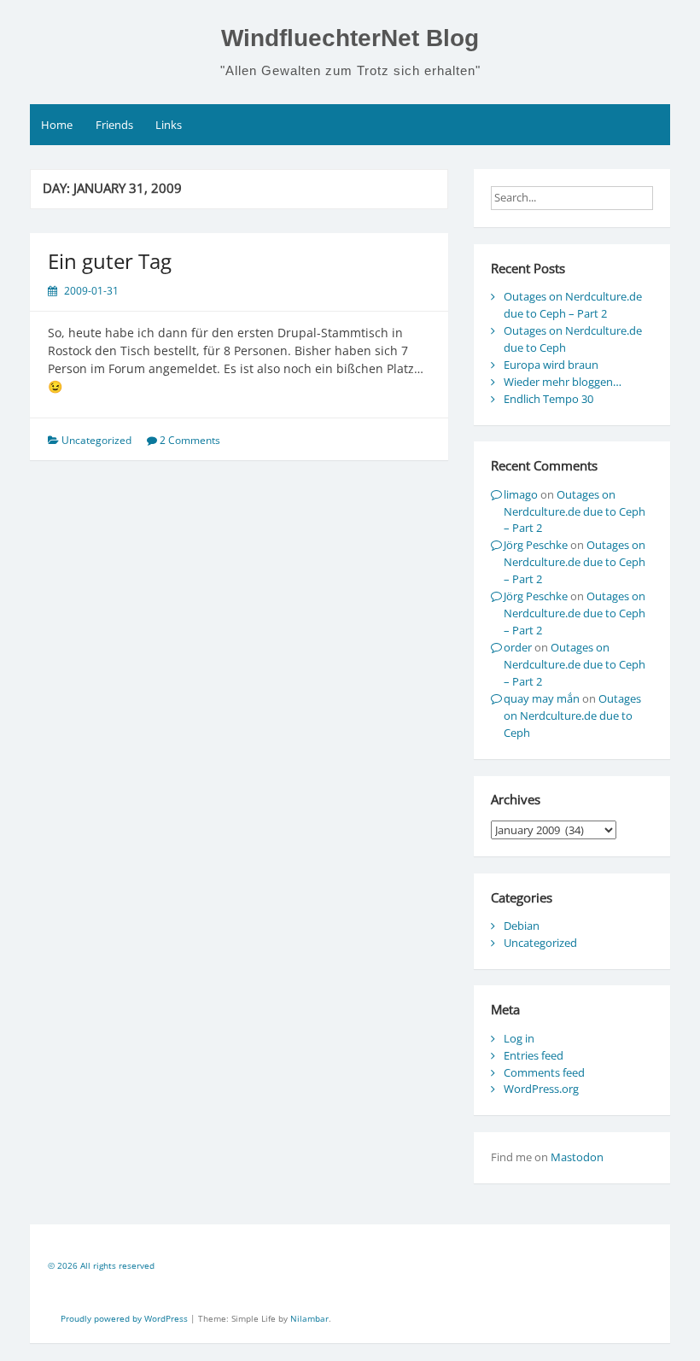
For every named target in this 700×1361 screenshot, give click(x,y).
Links (168, 124)
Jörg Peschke (536, 544)
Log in (519, 1038)
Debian (522, 925)
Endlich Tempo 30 (548, 398)
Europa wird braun (551, 364)
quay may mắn (542, 698)
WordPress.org (541, 1088)
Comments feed (544, 1072)
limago (521, 494)
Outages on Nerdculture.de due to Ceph (572, 715)
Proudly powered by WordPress (125, 1318)
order (518, 647)
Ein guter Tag (110, 261)
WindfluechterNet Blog (350, 38)
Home (57, 124)
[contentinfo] (350, 1267)
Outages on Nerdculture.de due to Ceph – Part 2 (573, 305)
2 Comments (190, 440)
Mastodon (577, 1157)
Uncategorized (540, 942)
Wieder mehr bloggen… (562, 381)
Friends (114, 124)
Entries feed (533, 1055)
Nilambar (309, 1318)
